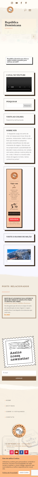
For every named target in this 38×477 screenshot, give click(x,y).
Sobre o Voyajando (15, 411)
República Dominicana (24, 303)
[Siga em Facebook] (21, 3)
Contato (10, 417)
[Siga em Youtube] (17, 3)
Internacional (7, 303)
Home (8, 400)
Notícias (15, 303)
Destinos (10, 406)
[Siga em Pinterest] (26, 3)
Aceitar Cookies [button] (24, 472)
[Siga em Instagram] (12, 3)
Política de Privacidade (10, 472)
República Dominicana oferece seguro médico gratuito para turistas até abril (18, 60)
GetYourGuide (18, 120)
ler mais (7, 314)
